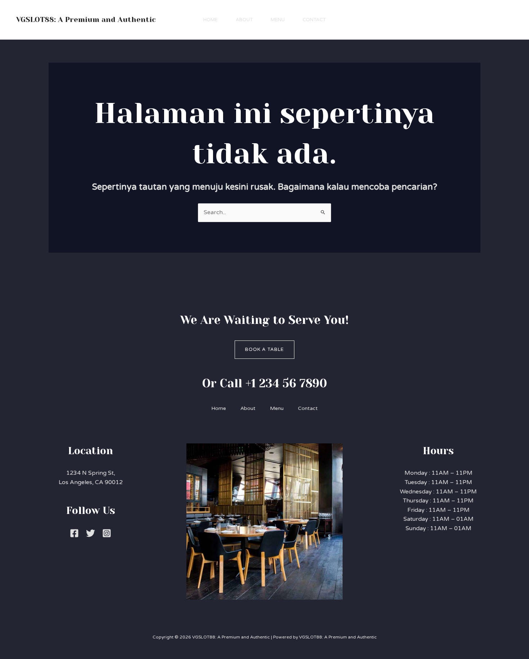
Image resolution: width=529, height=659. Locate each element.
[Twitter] (90, 533)
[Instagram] (106, 533)
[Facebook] (74, 533)
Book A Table (264, 349)
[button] (484, 20)
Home (210, 20)
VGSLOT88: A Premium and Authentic (86, 19)
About (244, 20)
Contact (314, 20)
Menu (278, 20)
